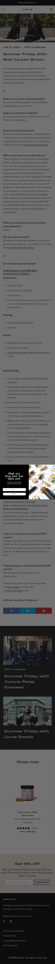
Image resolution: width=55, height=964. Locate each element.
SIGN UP (14, 494)
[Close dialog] (53, 466)
